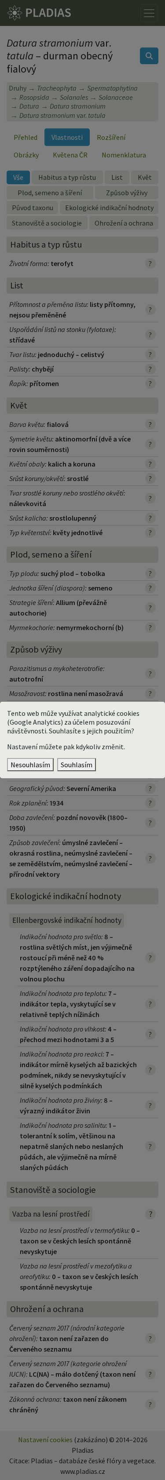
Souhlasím (76, 764)
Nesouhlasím (30, 764)
